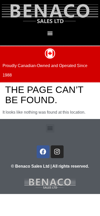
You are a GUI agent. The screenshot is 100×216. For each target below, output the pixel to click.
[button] (50, 33)
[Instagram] (57, 151)
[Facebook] (43, 151)
